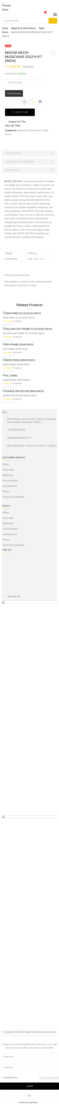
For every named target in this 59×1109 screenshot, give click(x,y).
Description (13, 153)
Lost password (9, 486)
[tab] (29, 153)
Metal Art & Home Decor (23, 28)
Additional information (20, 162)
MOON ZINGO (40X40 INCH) (16, 364)
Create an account (28, 1102)
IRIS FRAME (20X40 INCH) (15, 349)
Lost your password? (49, 1077)
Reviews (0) (12, 170)
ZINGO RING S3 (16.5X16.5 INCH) (19, 318)
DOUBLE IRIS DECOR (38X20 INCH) (20, 395)
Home (5, 28)
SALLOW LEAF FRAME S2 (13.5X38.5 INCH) (23, 333)
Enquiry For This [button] (17, 121)
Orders (5, 464)
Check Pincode (14, 93)
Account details (10, 480)
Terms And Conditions (13, 497)
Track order (8, 470)
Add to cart (21, 112)
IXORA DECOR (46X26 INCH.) (17, 380)
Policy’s (6, 491)
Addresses (7, 475)
